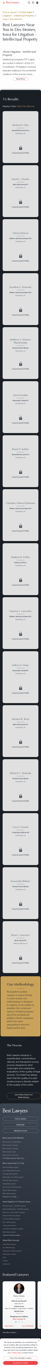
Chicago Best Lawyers (10, 1174)
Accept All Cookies (20, 1363)
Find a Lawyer (10, 12)
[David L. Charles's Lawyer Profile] (20, 184)
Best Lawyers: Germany (11, 1155)
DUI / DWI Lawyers (9, 1222)
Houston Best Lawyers (10, 1180)
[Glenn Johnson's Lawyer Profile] (20, 237)
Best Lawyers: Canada (10, 1145)
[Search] (29, 2)
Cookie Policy (16, 1353)
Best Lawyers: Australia (10, 1148)
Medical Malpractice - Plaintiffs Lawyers (16, 1209)
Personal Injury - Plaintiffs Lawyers (14, 1206)
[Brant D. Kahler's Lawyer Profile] (20, 453)
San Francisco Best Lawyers (12, 1187)
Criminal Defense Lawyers (11, 1219)
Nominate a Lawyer (9, 1254)
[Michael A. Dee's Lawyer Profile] (20, 129)
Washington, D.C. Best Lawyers (13, 1177)
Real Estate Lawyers (9, 1232)
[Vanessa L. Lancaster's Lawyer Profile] (20, 615)
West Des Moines (25, 106)
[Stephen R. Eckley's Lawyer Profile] (20, 562)
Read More (20, 79)
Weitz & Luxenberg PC (19, 1301)
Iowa (5, 19)
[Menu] (4, 2)
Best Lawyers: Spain (9, 1152)
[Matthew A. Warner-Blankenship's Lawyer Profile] (20, 345)
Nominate (20, 1125)
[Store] (33, 2)
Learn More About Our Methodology (24, 1096)
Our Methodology (9, 1247)
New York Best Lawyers (10, 1167)
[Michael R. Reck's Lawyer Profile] (20, 723)
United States (25, 12)
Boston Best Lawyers (10, 1190)
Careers (5, 1261)
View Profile (9, 1326)
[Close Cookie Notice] (39, 1340)
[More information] (24, 1319)
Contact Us (6, 1264)
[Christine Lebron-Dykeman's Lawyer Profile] (20, 507)
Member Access (20, 1131)
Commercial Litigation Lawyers (13, 1229)
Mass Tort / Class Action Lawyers (14, 1212)
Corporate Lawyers (9, 1225)
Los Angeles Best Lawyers (11, 1170)
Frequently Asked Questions (12, 1251)
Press (4, 1257)
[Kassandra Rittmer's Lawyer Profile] (20, 886)
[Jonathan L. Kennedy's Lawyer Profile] (20, 292)
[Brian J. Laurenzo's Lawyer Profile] (20, 939)
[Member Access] (37, 2)
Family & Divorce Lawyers (11, 1215)
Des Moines (16, 19)
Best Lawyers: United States (12, 1142)
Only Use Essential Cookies (20, 1358)
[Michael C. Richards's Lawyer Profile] (20, 778)
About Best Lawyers (9, 1244)
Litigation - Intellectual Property (18, 15)
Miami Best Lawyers (9, 1193)
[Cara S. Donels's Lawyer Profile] (20, 831)
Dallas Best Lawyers (9, 1184)
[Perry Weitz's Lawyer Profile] (19, 1291)
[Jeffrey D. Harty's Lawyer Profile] (20, 670)
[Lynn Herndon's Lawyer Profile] (20, 399)
